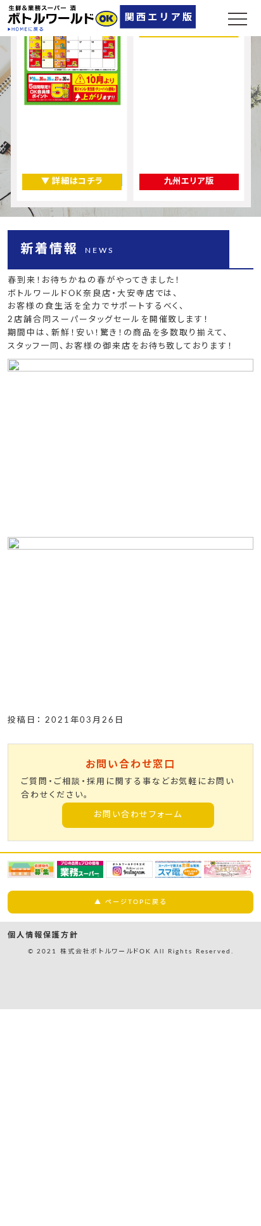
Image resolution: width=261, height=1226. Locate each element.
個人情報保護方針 (43, 935)
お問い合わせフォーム (138, 815)
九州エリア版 (189, 181)
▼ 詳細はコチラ (72, 181)
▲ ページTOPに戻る (130, 902)
